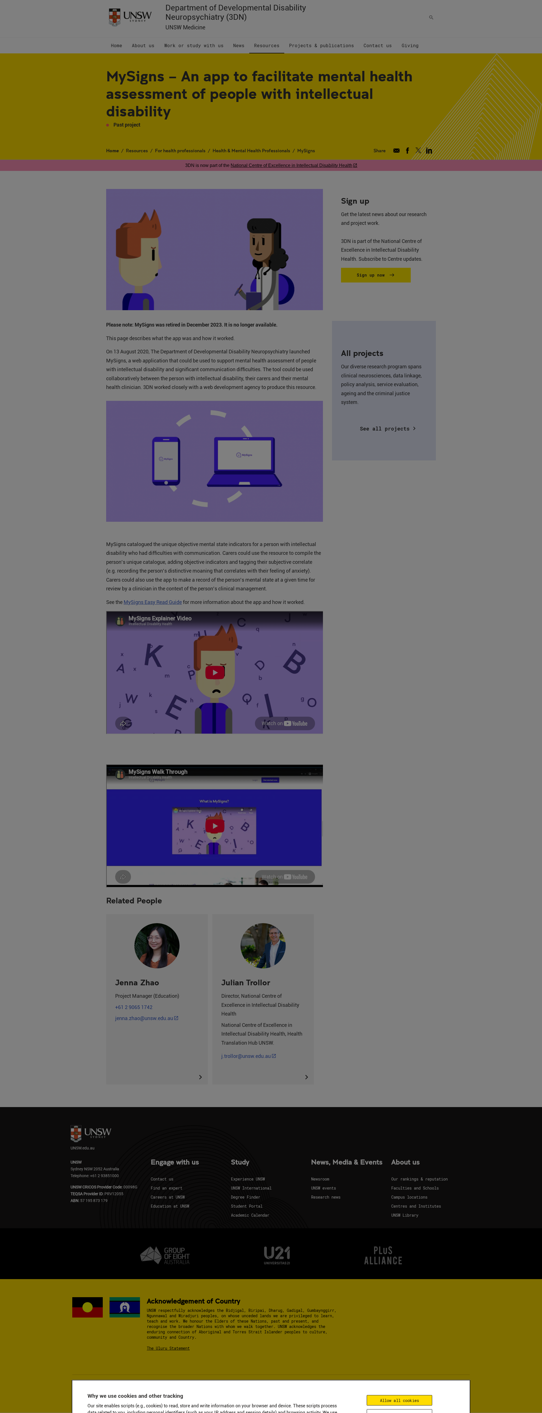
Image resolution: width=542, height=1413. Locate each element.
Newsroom (320, 1179)
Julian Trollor (245, 982)
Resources (137, 150)
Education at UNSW (170, 1206)
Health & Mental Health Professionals (251, 150)
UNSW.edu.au (83, 1148)
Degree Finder (245, 1197)
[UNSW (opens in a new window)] (130, 17)
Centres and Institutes (416, 1206)
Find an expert (166, 1188)
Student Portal (247, 1206)
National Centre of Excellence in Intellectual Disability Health (291, 165)
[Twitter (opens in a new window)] (418, 150)
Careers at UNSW (168, 1197)
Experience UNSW (248, 1179)
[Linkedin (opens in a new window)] (429, 150)
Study (240, 1162)
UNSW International (251, 1188)
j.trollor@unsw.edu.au (246, 1056)
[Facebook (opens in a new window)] (407, 150)
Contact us (162, 1179)
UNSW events (323, 1188)
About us (405, 1162)
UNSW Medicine (185, 27)
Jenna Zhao (137, 982)
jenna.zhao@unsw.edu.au (144, 1018)
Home (112, 150)
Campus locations (409, 1197)
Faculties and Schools (415, 1188)
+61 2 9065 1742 (133, 1007)
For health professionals (180, 150)
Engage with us (175, 1162)
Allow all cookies (399, 1400)
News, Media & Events (347, 1162)
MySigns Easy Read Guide (153, 602)
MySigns (306, 150)
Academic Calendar (250, 1215)
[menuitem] (116, 45)
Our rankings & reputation (419, 1179)
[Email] (396, 150)
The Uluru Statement (168, 1348)
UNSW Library (404, 1215)
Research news (325, 1197)
